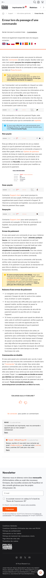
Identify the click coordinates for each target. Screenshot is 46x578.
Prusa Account (16, 70)
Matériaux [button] (33, 7)
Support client (15, 195)
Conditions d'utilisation (21, 515)
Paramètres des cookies (10, 541)
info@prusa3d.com (14, 280)
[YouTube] (29, 557)
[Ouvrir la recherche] (34, 2)
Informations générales (24, 13)
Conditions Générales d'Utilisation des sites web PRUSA (21, 528)
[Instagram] (21, 557)
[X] (25, 557)
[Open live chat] (40, 572)
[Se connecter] (38, 2)
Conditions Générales (10, 526)
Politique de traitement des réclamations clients (19, 536)
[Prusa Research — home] (4, 7)
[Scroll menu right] (43, 7)
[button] (4, 44)
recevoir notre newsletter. (28, 505)
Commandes (13, 60)
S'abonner (10, 509)
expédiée (37, 120)
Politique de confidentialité (11, 531)
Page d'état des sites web (11, 538)
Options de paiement (31, 151)
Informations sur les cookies (12, 533)
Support (10, 13)
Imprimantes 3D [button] (19, 7)
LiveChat (38, 445)
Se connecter (12, 414)
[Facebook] (16, 557)
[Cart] (42, 2)
